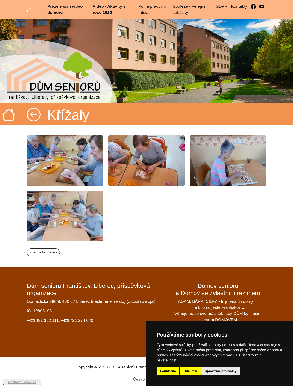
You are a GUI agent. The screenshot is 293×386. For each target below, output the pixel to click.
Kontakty (239, 6)
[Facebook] (253, 6)
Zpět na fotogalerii (43, 252)
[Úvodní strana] (29, 9)
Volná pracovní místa (152, 9)
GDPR (222, 6)
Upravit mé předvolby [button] (220, 371)
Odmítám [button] (190, 371)
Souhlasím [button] (168, 371)
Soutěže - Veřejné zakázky (189, 9)
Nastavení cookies (22, 382)
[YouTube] (262, 6)
